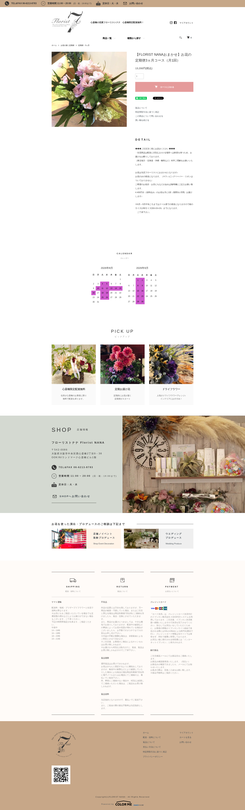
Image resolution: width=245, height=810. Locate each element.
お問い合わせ (136, 3)
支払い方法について (152, 747)
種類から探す (134, 38)
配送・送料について (152, 737)
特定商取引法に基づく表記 (147, 112)
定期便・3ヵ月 (83, 45)
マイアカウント (186, 23)
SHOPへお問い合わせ (75, 496)
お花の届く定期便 (67, 45)
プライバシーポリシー (153, 756)
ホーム (54, 45)
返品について (141, 108)
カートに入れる (167, 86)
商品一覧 (107, 38)
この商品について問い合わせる (149, 116)
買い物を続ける (142, 120)
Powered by (107, 804)
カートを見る (185, 737)
